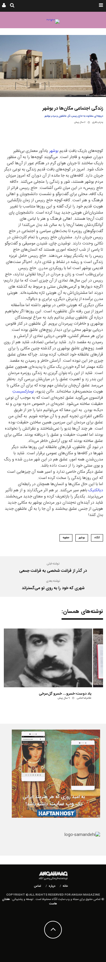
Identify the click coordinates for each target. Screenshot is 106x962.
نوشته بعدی (53, 581)
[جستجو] (12, 6)
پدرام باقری (97, 122)
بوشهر (53, 151)
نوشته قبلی (53, 564)
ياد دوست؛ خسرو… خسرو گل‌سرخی (65, 694)
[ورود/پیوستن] (4, 6)
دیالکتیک (95, 490)
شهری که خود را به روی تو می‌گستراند (53, 588)
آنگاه (97, 538)
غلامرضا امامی (84, 698)
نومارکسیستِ (23, 391)
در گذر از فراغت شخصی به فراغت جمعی (53, 570)
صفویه (66, 538)
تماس (37, 886)
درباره (52, 886)
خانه (65, 886)
